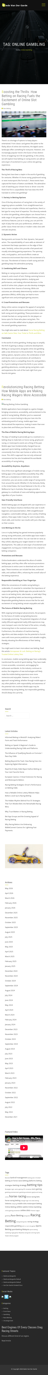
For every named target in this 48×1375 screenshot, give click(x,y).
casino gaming (19, 1189)
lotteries (8, 1203)
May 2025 (9, 947)
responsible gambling (13, 1226)
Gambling (6, 1314)
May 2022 (9, 1112)
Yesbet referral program (12, 1236)
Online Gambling (34, 1207)
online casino (22, 1206)
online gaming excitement (12, 1210)
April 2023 (9, 1068)
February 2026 (10, 903)
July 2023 (8, 1054)
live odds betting (34, 1200)
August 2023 (10, 1049)
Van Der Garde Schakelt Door (13, 1285)
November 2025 (11, 917)
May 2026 (9, 888)
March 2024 (9, 1015)
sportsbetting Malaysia (20, 1229)
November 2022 (11, 1088)
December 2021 (11, 1117)
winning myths (35, 1233)
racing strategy (33, 1221)
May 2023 (9, 1063)
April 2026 (9, 893)
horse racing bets (33, 1197)
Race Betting (7, 108)
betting (5, 1308)
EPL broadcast (27, 1189)
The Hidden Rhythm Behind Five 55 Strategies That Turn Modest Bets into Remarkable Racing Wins (23, 803)
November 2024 (11, 976)
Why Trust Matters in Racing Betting (18, 811)
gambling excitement (25, 1192)
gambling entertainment (12, 1192)
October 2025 (10, 922)
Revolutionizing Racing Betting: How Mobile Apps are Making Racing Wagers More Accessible (24, 391)
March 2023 (9, 1073)
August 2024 (10, 990)
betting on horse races (13, 1180)
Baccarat (7, 1178)
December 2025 (11, 913)
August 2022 (10, 1102)
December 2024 (11, 971)
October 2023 (10, 1039)
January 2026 (10, 908)
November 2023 (11, 1034)
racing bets (27, 1216)
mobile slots (22, 1203)
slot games (32, 1226)
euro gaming (37, 1189)
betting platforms (29, 1180)
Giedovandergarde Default (12, 1279)
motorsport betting (34, 1203)
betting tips (34, 1185)
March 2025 (9, 956)
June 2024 (9, 1000)
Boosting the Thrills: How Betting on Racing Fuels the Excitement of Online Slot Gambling (21, 98)
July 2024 (8, 995)
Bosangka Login (9, 1189)
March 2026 (9, 898)
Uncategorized (8, 1321)
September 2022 (11, 1097)
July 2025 (8, 937)
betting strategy (20, 1185)
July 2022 (8, 1107)
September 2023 (11, 1044)
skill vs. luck (25, 1226)
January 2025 (10, 966)
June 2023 (9, 1058)
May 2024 (9, 1005)
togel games (14, 1233)
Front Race (6, 1311)
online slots (25, 1210)
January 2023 (10, 1083)
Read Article (6, 1340)
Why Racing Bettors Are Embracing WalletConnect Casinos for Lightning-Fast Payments (20, 827)
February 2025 (10, 961)
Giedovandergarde (9, 1276)
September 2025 (11, 927)
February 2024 (10, 1019)
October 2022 (10, 1092)
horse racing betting (12, 1200)
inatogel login (25, 1200)
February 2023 (10, 1078)
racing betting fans (21, 1222)
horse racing (17, 1196)
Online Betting (10, 1207)
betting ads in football (34, 1178)
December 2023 (11, 1029)
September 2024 (11, 985)
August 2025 (10, 932)
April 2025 (9, 951)
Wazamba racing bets (25, 1233)
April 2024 (9, 1010)
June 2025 (9, 942)
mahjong (14, 1203)
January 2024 (10, 1024)
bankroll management (18, 1177)
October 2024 (10, 981)
